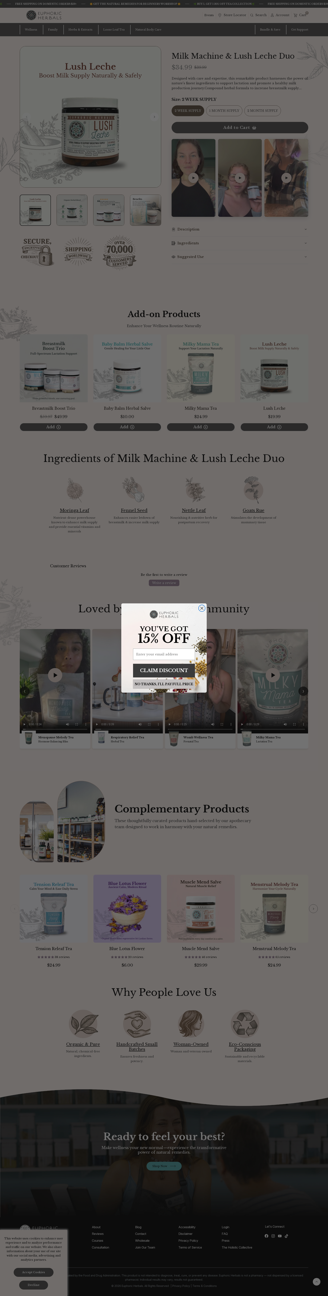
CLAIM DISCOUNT (164, 670)
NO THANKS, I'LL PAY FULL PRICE (164, 684)
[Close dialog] (202, 608)
